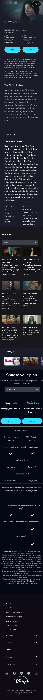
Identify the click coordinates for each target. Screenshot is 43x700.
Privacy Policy (9, 608)
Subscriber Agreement (11, 621)
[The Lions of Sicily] (30, 361)
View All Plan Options (13, 85)
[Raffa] (12, 361)
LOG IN (36, 4)
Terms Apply (7, 551)
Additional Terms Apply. (26, 77)
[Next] (39, 360)
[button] (21, 635)
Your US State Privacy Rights (13, 617)
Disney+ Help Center (27, 581)
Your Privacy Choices (11, 625)
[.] (6, 673)
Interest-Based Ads (10, 630)
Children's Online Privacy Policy (14, 612)
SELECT (12, 50)
